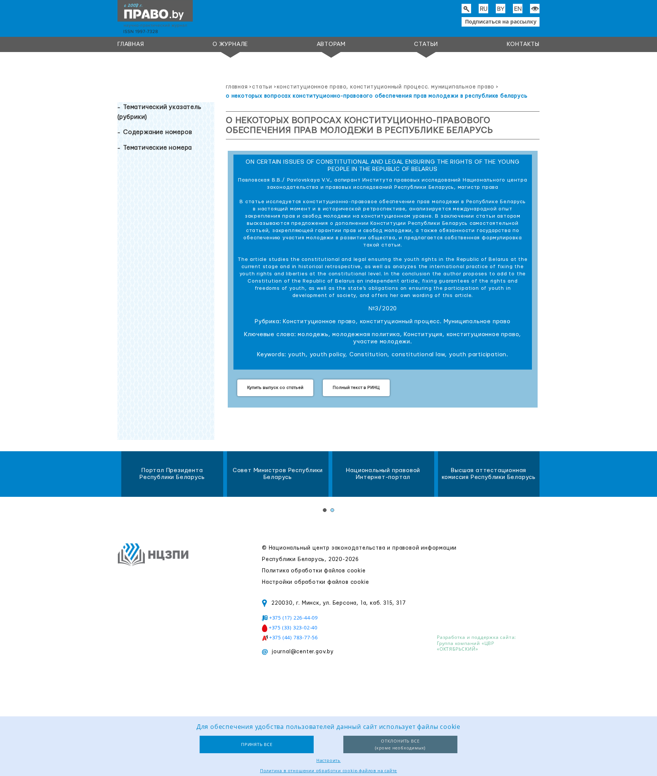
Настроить (328, 760)
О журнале (230, 44)
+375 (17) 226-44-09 (293, 617)
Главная (130, 44)
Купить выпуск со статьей (275, 388)
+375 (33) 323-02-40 (293, 627)
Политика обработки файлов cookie (314, 571)
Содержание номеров (157, 132)
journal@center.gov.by (302, 651)
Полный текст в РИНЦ (356, 388)
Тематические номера (157, 148)
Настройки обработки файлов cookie (315, 582)
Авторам (331, 44)
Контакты (523, 44)
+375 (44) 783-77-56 (293, 637)
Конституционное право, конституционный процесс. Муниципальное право (386, 87)
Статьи (426, 44)
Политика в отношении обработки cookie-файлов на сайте (328, 770)
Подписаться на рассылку (500, 21)
